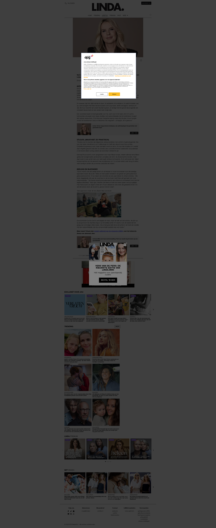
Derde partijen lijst (87, 88)
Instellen (102, 94)
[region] (108, 76)
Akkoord (114, 94)
